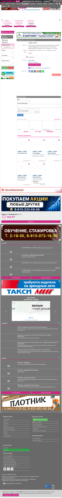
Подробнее (31, 221)
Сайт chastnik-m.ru (8, 458)
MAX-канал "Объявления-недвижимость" (40, 68)
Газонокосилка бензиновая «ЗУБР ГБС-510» (47, 130)
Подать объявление (8, 32)
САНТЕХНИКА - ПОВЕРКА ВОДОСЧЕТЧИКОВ (33, 255)
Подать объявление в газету (40, 426)
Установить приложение (41, 419)
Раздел (4, 50)
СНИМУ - (22, 152)
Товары (4, 6)
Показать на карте (51, 50)
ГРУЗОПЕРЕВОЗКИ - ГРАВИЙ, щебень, (31, 247)
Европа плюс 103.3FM (9, 466)
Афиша (45, 3)
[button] (5, 311)
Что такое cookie (14, 495)
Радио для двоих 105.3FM (10, 464)
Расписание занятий (9, 427)
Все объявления (16, 277)
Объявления (25, 3)
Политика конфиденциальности (9, 474)
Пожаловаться (57, 74)
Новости (18, 3)
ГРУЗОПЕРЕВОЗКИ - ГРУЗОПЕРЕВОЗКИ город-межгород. (36, 270)
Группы (13, 3)
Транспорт (32, 3)
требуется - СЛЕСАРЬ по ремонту (26, 377)
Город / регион (6, 44)
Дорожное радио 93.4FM (10, 462)
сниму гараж (32, 43)
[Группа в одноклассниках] (5, 469)
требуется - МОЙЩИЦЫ (23, 362)
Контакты (6, 434)
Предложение (5, 60)
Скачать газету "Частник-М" (39, 430)
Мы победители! (14, 190)
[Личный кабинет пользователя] (59, 3)
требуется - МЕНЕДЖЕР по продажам (27, 370)
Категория (4, 55)
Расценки (6, 447)
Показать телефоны (33, 62)
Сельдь (32, 129)
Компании (39, 3)
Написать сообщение (34, 64)
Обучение (50, 3)
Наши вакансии (7, 436)
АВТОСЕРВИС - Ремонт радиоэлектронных (32, 263)
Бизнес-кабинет (36, 438)
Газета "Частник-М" (8, 456)
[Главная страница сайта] (11, 1)
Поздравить (35, 428)
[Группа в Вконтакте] (12, 469)
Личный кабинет (38, 422)
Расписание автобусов (9, 429)
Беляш (19, 129)
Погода (5, 432)
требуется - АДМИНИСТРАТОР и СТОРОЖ (28, 385)
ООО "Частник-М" (17, 483)
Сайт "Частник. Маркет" (9, 460)
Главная (7, 3)
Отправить (20, 115)
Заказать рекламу (37, 440)
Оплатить (6, 450)
